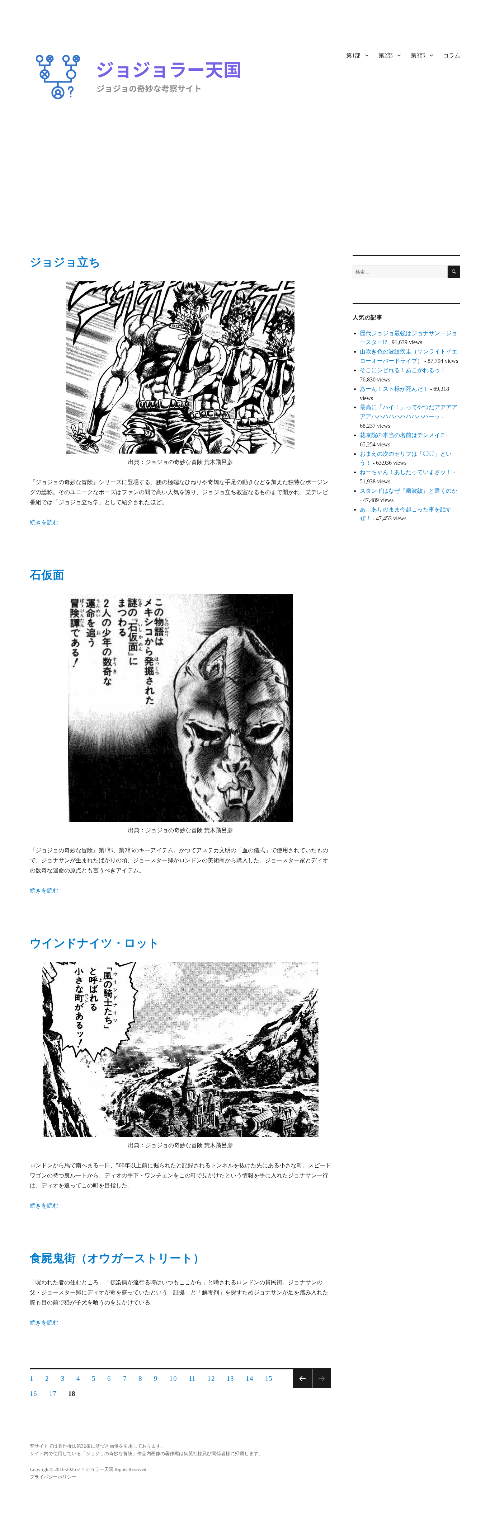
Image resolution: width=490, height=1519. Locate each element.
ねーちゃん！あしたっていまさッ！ (406, 472)
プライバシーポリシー (53, 1477)
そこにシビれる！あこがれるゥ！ (403, 370)
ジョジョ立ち (65, 261)
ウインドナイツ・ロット (95, 943)
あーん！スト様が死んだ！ (394, 389)
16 (33, 1394)
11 (192, 1379)
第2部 (385, 55)
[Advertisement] (245, 201)
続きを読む (44, 522)
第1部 (353, 55)
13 (230, 1379)
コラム (451, 55)
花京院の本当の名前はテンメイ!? (402, 435)
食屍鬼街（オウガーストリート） (117, 1258)
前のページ (302, 1378)
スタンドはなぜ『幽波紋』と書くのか (408, 491)
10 (173, 1379)
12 (211, 1379)
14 (249, 1379)
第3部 (418, 55)
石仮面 (47, 574)
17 (53, 1394)
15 (269, 1379)
